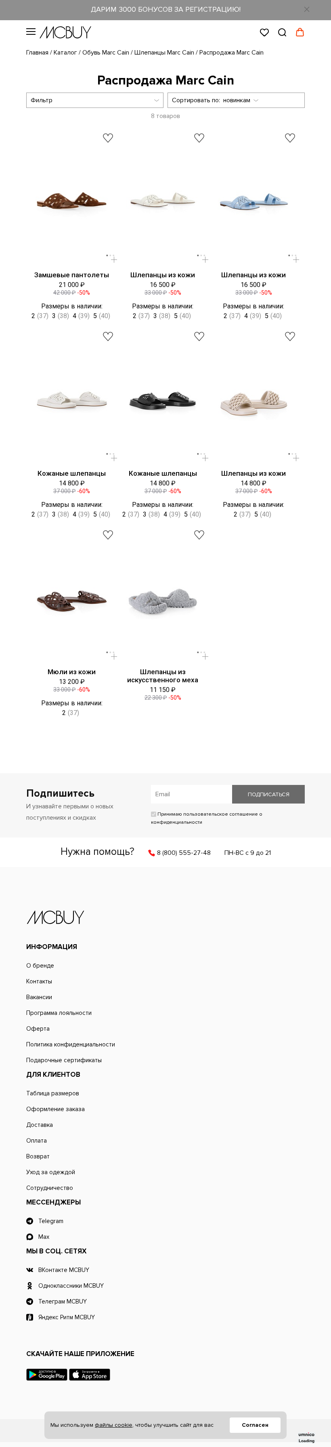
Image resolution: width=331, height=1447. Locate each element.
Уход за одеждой (50, 1172)
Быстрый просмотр (114, 260)
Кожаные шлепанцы (72, 473)
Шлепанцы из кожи (162, 275)
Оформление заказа (55, 1109)
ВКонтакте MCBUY (63, 1270)
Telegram (50, 1221)
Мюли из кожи (72, 672)
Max (43, 1236)
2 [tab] (110, 255)
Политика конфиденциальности (70, 1044)
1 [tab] (107, 255)
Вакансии (39, 997)
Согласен (255, 1425)
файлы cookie (113, 1425)
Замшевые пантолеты (71, 275)
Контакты (39, 981)
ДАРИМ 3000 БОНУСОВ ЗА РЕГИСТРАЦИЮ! (166, 9)
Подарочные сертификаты (64, 1060)
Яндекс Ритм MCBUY (66, 1317)
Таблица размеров (52, 1093)
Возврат (38, 1156)
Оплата (36, 1140)
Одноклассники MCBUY (71, 1285)
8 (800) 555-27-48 (184, 853)
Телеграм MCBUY (62, 1301)
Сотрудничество (49, 1188)
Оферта (38, 1028)
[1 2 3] (71, 202)
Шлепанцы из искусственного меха (162, 676)
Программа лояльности (59, 1013)
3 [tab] (113, 255)
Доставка (39, 1124)
